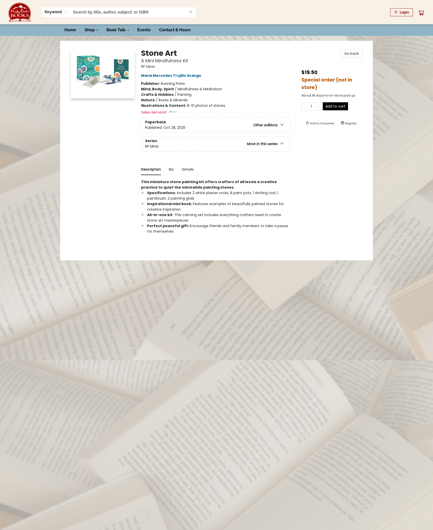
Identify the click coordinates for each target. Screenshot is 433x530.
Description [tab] (151, 169)
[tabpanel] (215, 214)
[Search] (191, 12)
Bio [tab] (171, 169)
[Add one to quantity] (318, 106)
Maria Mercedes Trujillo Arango (171, 75)
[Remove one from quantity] (305, 106)
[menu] (216, 30)
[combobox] (56, 12)
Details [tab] (188, 169)
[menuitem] (70, 30)
